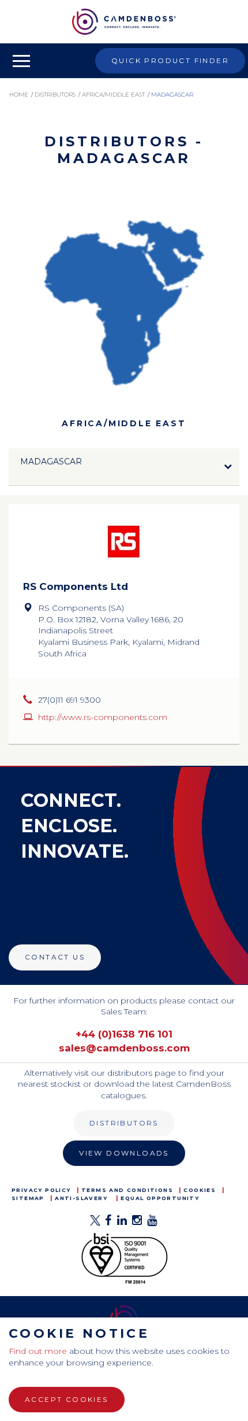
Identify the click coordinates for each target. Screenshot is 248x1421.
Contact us (55, 957)
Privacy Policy (41, 1190)
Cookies (199, 1190)
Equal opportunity (160, 1198)
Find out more (38, 1351)
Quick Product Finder (170, 60)
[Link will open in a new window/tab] (95, 1223)
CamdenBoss (124, 22)
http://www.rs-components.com (102, 717)
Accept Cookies (66, 1399)
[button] (124, 467)
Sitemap (28, 1198)
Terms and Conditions (127, 1190)
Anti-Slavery (81, 1198)
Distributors (124, 1123)
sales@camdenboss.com (124, 1048)
